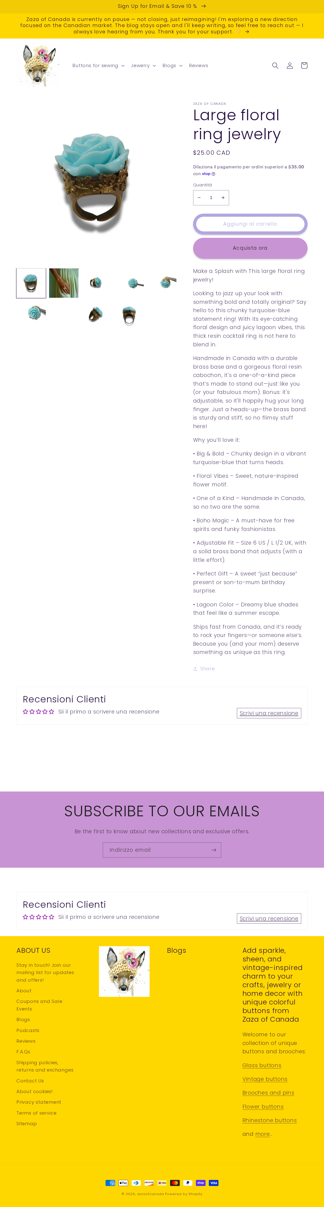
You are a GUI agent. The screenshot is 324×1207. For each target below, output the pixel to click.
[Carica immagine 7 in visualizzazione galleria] (63, 315)
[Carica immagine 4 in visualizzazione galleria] (129, 283)
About (24, 990)
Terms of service (36, 1113)
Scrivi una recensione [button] (269, 713)
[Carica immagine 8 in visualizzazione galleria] (96, 315)
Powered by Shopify (183, 1194)
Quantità (202, 185)
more (262, 1134)
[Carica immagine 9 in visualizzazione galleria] (129, 315)
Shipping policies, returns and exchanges (44, 1066)
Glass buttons (261, 1065)
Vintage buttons (265, 1079)
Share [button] (207, 668)
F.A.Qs (23, 1051)
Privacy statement (38, 1102)
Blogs (23, 1019)
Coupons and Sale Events (39, 1005)
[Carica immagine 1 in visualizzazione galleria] (31, 283)
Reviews (25, 1041)
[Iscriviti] (214, 850)
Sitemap (26, 1123)
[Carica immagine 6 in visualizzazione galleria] (31, 315)
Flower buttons (263, 1106)
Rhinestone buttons (269, 1120)
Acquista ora (250, 248)
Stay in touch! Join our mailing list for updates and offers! (45, 972)
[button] (98, 65)
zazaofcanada (150, 1194)
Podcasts (27, 1030)
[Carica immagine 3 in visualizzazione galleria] (96, 283)
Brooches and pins (268, 1092)
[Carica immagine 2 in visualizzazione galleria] (63, 283)
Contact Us (30, 1081)
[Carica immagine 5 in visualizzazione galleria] (161, 283)
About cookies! (34, 1091)
